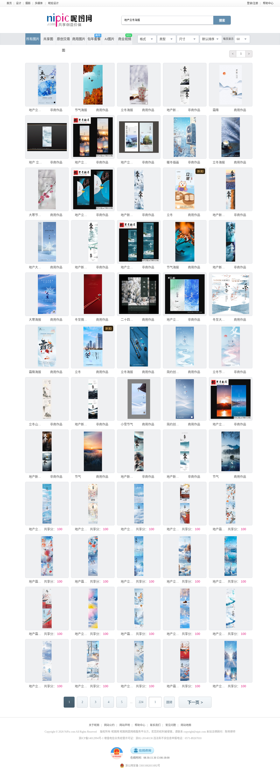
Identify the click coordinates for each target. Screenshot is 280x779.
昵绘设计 (53, 3)
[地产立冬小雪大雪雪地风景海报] (230, 661)
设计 (18, 3)
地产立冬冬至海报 (128, 267)
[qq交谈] (142, 750)
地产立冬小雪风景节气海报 (220, 634)
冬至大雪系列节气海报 (220, 319)
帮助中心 (268, 3)
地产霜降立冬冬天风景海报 (174, 686)
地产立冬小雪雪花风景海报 (36, 529)
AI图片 (109, 39)
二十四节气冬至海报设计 (128, 319)
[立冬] (184, 189)
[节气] (93, 451)
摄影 (28, 3)
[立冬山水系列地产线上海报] (47, 399)
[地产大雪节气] (47, 242)
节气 (78, 476)
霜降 (216, 110)
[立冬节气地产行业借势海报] (230, 346)
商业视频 (124, 37)
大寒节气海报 (36, 215)
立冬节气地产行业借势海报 (220, 372)
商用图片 (78, 39)
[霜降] (230, 84)
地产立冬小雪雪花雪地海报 (128, 529)
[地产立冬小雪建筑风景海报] (184, 503)
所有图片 (32, 39)
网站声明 (124, 725)
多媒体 (39, 3)
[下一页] (195, 702)
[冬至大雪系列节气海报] (230, 294)
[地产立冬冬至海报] (139, 242)
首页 (9, 3)
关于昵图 (94, 725)
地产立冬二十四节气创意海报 (36, 110)
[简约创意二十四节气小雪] (184, 346)
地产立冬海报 (82, 162)
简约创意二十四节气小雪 (174, 372)
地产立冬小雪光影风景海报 (82, 529)
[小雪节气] (139, 399)
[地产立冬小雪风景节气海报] (230, 608)
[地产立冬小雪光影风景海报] (93, 503)
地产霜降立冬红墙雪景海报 (36, 634)
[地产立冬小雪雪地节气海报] (47, 661)
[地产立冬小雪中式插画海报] (139, 661)
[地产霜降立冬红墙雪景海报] (47, 608)
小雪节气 (127, 424)
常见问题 (170, 725)
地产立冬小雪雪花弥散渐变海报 (82, 634)
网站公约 (109, 725)
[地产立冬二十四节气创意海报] (47, 84)
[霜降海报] (47, 346)
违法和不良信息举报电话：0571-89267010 (177, 738)
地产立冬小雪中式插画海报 (128, 686)
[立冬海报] (139, 84)
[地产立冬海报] (93, 137)
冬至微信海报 (82, 319)
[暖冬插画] (184, 137)
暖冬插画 (173, 162)
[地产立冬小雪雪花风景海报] (47, 503)
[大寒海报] (47, 294)
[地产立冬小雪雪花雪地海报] (139, 503)
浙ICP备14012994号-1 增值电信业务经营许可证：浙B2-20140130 (116, 738)
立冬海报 (127, 110)
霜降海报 (35, 372)
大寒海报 (35, 319)
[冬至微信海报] (93, 294)
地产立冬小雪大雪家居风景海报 (82, 686)
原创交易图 (63, 41)
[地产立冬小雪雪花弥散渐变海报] (93, 608)
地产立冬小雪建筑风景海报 (174, 529)
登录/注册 (252, 3)
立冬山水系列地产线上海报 (36, 424)
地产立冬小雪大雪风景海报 (174, 581)
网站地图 (186, 725)
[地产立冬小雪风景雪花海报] (184, 608)
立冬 (170, 215)
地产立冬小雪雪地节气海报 (36, 686)
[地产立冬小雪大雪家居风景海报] (93, 661)
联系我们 (155, 725)
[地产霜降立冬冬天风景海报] (184, 661)
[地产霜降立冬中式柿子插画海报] (139, 608)
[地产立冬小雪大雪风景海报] (184, 556)
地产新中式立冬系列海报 (174, 110)
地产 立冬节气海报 (36, 162)
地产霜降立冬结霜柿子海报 (36, 581)
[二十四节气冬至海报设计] (139, 294)
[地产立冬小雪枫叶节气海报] (139, 556)
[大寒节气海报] (47, 189)
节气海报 (81, 110)
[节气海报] (93, 84)
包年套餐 (94, 39)
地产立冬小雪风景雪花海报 (174, 634)
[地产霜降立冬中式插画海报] (230, 503)
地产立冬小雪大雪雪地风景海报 (220, 686)
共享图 (48, 39)
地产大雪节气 (36, 267)
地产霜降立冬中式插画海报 (220, 529)
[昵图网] (69, 20)
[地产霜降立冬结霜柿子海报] (47, 556)
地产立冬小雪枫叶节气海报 (128, 581)
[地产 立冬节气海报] (47, 137)
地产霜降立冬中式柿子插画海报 (128, 634)
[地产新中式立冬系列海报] (184, 84)
